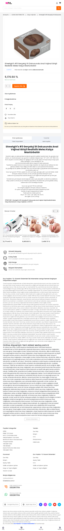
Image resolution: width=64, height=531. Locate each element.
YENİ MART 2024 (7, 444)
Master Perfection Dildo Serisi (11, 448)
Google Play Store (12, 504)
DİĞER (4, 431)
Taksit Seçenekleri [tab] (17, 141)
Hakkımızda (36, 442)
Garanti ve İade (7, 471)
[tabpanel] (32, 174)
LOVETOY (9, 70)
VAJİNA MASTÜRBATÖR (18, 15)
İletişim (35, 434)
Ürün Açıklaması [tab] (17, 138)
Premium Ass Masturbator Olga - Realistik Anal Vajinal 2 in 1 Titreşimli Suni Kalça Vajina (31, 236)
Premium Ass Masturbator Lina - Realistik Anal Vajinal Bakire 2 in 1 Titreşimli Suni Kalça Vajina (50, 236)
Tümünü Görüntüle (31, 419)
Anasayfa (5, 15)
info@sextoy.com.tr (8, 480)
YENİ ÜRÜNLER (6, 446)
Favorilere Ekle (12, 114)
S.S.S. (34, 437)
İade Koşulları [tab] (46, 141)
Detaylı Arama (37, 439)
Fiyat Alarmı (11, 118)
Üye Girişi (35, 431)
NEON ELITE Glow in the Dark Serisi (12, 439)
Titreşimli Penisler (8, 442)
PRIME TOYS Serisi (8, 433)
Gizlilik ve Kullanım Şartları (10, 465)
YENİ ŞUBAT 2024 (7, 450)
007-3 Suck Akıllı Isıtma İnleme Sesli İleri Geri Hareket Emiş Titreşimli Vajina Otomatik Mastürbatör (12, 236)
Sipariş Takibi (6, 463)
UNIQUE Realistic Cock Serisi (11, 437)
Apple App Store (31, 504)
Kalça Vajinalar (31, 15)
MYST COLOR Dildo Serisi (10, 435)
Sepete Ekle (18, 86)
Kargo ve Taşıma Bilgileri (10, 468)
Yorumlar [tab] (46, 138)
